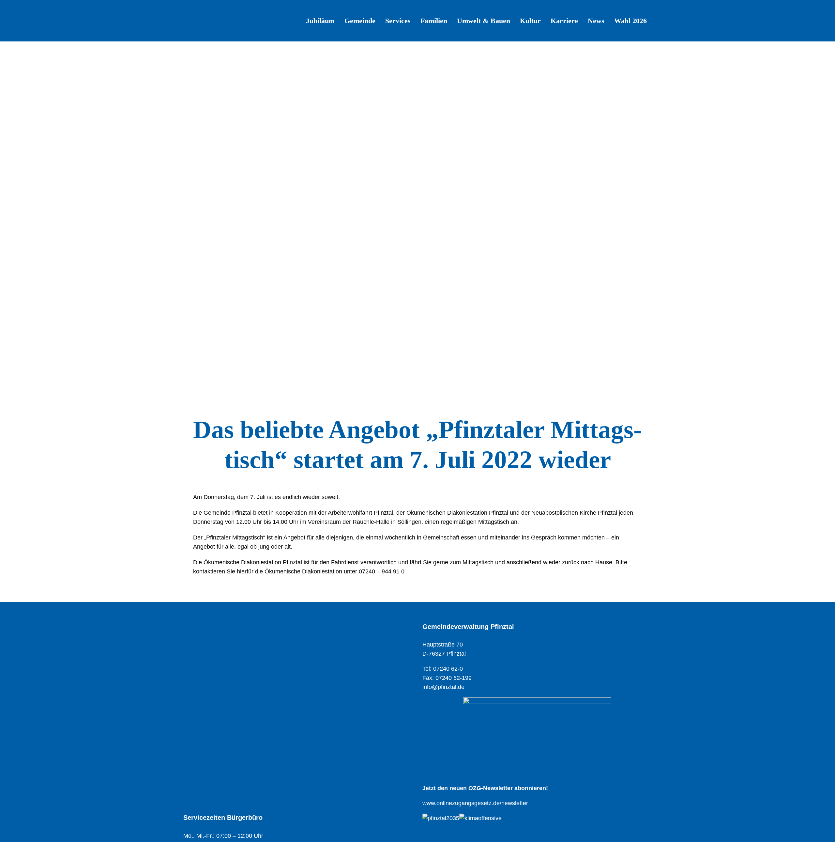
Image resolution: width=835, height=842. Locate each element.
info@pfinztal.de (443, 687)
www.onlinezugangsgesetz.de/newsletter (475, 803)
